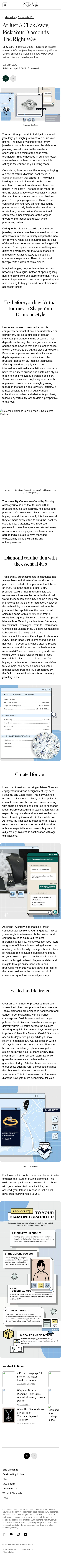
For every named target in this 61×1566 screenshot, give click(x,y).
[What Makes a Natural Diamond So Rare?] (54, 1379)
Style (5, 1479)
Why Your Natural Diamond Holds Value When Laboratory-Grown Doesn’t (31, 1395)
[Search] (5, 5)
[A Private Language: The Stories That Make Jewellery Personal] (9, 1379)
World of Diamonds (12, 1493)
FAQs (5, 1498)
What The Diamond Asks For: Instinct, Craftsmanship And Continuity (30, 1414)
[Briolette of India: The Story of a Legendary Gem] (54, 1396)
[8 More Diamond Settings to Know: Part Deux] (54, 1414)
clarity (40, 651)
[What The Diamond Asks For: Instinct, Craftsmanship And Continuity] (9, 1415)
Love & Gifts (9, 1484)
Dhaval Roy (24, 1404)
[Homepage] (30, 5)
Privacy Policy (8, 1552)
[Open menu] (56, 5)
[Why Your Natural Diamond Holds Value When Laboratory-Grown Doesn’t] (9, 1396)
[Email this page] (6, 78)
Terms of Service (9, 1549)
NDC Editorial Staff (27, 1423)
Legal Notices (27, 1549)
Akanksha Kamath (27, 1384)
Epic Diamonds (10, 1469)
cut (24, 651)
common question (12, 177)
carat (52, 651)
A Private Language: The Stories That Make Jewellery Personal (30, 1377)
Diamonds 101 (10, 1488)
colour (31, 651)
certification (35, 613)
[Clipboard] (13, 78)
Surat (16, 1022)
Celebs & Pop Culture (13, 1474)
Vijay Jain (11, 64)
